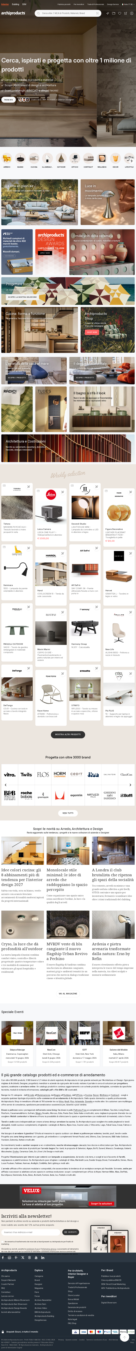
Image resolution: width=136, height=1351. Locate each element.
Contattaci (5, 1292)
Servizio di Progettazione (79, 1283)
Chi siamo (5, 1276)
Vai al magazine (68, 994)
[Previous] (4, 161)
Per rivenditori (79, 4)
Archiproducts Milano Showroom (15, 1300)
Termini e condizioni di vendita (81, 1315)
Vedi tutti (68, 813)
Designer (38, 1284)
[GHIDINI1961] (109, 795)
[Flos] (43, 774)
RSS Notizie (113, 1340)
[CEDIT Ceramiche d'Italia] (76, 774)
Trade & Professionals (95, 4)
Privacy (61, 1340)
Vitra (61, 1101)
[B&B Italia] (9, 795)
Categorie (39, 1276)
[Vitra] (9, 774)
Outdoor (67, 1095)
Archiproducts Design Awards (14, 1308)
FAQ (3, 1288)
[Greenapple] (43, 795)
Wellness (104, 1095)
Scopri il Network (8, 1280)
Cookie (81, 1340)
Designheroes (40, 1320)
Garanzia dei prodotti (77, 1307)
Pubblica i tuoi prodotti (111, 1276)
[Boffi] (126, 795)
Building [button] (15, 4)
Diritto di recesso (75, 1311)
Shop (70, 1291)
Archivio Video (41, 1308)
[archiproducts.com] (13, 13)
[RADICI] (17, 409)
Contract (115, 1095)
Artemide (79, 1101)
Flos (72, 1101)
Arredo (30, 1095)
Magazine (39, 1288)
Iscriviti (72, 1232)
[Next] (132, 161)
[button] (128, 4)
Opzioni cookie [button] (71, 1340)
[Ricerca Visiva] (97, 13)
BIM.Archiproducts (42, 1312)
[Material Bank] (17, 252)
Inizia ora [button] (8, 100)
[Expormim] (76, 795)
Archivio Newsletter (43, 1300)
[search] (38, 13)
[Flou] (93, 774)
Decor (96, 1095)
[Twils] (26, 774)
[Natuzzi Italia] (93, 795)
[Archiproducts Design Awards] (51, 252)
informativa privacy (49, 1249)
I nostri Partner (7, 1284)
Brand (37, 1280)
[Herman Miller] (59, 795)
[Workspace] (113, 13)
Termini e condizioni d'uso (96, 1340)
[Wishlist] (119, 13)
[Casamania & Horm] (59, 774)
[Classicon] (126, 774)
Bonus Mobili (73, 1299)
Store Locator (74, 1295)
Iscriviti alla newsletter (10, 1312)
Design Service (113, 4)
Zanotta (89, 1101)
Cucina (88, 1095)
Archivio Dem (40, 1304)
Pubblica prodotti (64, 4)
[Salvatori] (109, 774)
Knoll (67, 1101)
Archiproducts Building (44, 1316)
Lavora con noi (7, 1296)
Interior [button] (5, 4)
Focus (37, 1296)
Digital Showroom (109, 1303)
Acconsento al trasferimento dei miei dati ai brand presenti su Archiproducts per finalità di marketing (37, 1243)
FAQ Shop (72, 1323)
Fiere (37, 1292)
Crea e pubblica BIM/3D (111, 1280)
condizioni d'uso (32, 1249)
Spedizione (73, 1303)
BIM (24, 4)
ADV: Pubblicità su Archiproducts (115, 1288)
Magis (38, 1113)
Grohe (16, 1151)
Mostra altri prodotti (68, 734)
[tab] (134, 4)
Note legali (72, 1319)
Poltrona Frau (80, 1110)
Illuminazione (43, 1095)
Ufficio (79, 1095)
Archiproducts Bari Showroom (14, 1304)
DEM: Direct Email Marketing (113, 1284)
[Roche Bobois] (26, 795)
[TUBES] (51, 409)
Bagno (57, 1095)
